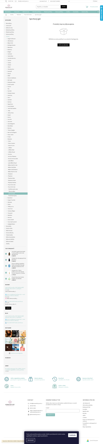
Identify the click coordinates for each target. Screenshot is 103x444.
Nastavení (31, 440)
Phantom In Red (12, 180)
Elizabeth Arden (11, 82)
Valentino (10, 215)
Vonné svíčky (9, 228)
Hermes (9, 102)
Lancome (10, 121)
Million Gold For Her (12, 165)
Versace (10, 217)
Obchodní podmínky (55, 1)
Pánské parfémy (10, 32)
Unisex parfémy (10, 34)
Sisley (9, 204)
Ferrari (9, 86)
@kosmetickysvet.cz (35, 414)
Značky (8, 36)
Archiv (8, 308)
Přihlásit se (50, 415)
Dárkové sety (9, 28)
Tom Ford (10, 209)
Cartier (9, 63)
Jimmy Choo (11, 113)
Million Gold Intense (13, 169)
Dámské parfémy (10, 30)
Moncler (10, 128)
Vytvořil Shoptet (94, 440)
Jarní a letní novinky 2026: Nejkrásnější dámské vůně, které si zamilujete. (14, 288)
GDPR (84, 415)
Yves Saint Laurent (12, 222)
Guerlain (10, 100)
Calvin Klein (10, 56)
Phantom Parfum (12, 182)
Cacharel (10, 54)
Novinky (85, 413)
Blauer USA (10, 43)
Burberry (10, 49)
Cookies (85, 417)
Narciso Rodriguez (12, 132)
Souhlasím (72, 435)
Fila (8, 89)
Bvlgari (9, 52)
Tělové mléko (11, 191)
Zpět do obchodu (63, 45)
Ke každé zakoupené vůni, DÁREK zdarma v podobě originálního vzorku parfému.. (15, 369)
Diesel (9, 73)
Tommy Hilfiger (11, 211)
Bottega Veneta (11, 45)
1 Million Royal (11, 152)
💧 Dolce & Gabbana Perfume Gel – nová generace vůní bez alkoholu (15, 295)
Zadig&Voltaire (11, 224)
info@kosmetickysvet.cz (36, 403)
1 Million (10, 148)
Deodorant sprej (12, 196)
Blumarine (10, 47)
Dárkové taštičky (10, 239)
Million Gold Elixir (12, 167)
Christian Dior (11, 69)
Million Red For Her (12, 172)
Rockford (10, 198)
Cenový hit (8, 25)
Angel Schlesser (12, 39)
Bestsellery (9, 23)
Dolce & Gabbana (12, 78)
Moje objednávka (87, 427)
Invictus (10, 154)
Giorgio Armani (11, 93)
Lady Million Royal (12, 163)
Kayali (9, 115)
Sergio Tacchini (11, 200)
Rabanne (10, 139)
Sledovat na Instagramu (17, 353)
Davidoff (10, 71)
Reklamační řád (86, 407)
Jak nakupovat (43, 1)
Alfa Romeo (10, 41)
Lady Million (11, 161)
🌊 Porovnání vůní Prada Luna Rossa (14, 301)
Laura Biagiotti (11, 124)
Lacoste (10, 119)
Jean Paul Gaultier (12, 108)
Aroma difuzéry (10, 233)
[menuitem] (8, 12)
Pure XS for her (11, 187)
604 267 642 (33, 406)
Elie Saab (10, 80)
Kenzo (9, 117)
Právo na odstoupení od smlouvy (88, 420)
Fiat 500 (9, 91)
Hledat (64, 7)
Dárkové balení (9, 241)
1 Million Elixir (11, 150)
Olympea (10, 174)
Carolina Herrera (12, 58)
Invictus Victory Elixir (13, 159)
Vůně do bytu (9, 230)
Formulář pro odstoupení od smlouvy (89, 424)
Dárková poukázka (10, 237)
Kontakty (85, 409)
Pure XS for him (11, 185)
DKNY (9, 76)
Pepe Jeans (10, 134)
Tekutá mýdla (9, 235)
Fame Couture (11, 143)
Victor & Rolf (11, 220)
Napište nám (86, 411)
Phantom (10, 176)
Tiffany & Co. (11, 206)
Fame (9, 141)
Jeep (9, 110)
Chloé (9, 67)
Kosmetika (8, 226)
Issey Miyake (11, 106)
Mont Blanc (10, 126)
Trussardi (10, 213)
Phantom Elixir (11, 178)
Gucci (9, 97)
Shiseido (10, 202)
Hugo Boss (10, 104)
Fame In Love (11, 145)
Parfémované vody (13, 189)
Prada (9, 137)
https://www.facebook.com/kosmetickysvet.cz (36, 411)
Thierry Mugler (11, 130)
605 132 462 (33, 408)
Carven (9, 60)
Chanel (9, 65)
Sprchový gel (11, 193)
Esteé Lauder (11, 84)
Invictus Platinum (12, 156)
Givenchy (10, 95)
